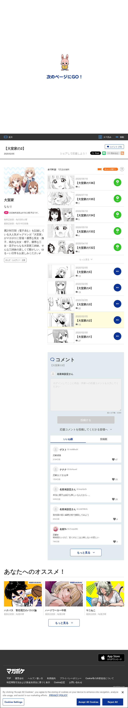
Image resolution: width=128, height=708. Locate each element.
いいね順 (68, 439)
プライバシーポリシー (71, 678)
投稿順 (103, 439)
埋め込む (115, 153)
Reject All (113, 701)
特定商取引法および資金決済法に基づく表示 (28, 682)
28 (116, 499)
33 (116, 479)
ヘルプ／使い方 (35, 678)
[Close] (122, 692)
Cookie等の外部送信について (100, 678)
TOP (9, 678)
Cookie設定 (59, 682)
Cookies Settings (13, 701)
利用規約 (51, 678)
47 (116, 459)
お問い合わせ (75, 682)
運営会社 (19, 678)
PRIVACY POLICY (58, 695)
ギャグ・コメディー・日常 (15, 260)
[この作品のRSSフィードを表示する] (122, 153)
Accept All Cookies (88, 701)
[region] (64, 697)
